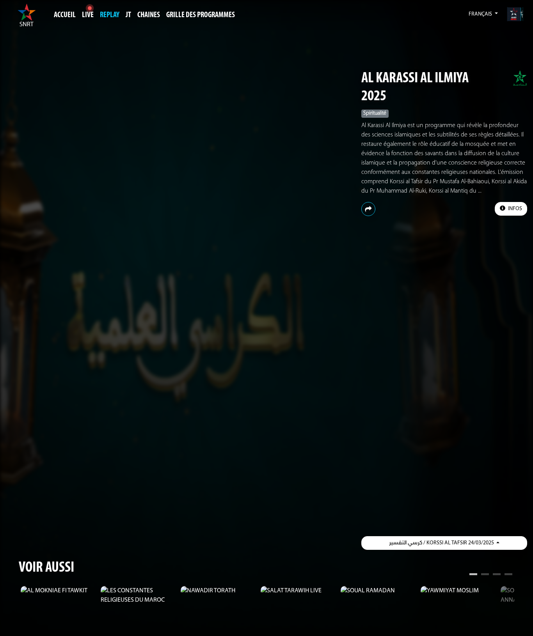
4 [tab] (508, 575)
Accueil (65, 15)
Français (481, 14)
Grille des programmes (200, 15)
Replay (109, 15)
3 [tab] (496, 575)
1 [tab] (473, 575)
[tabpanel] (59, 590)
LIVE (88, 15)
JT (128, 15)
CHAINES (148, 15)
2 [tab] (485, 575)
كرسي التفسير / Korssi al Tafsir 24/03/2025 (442, 543)
